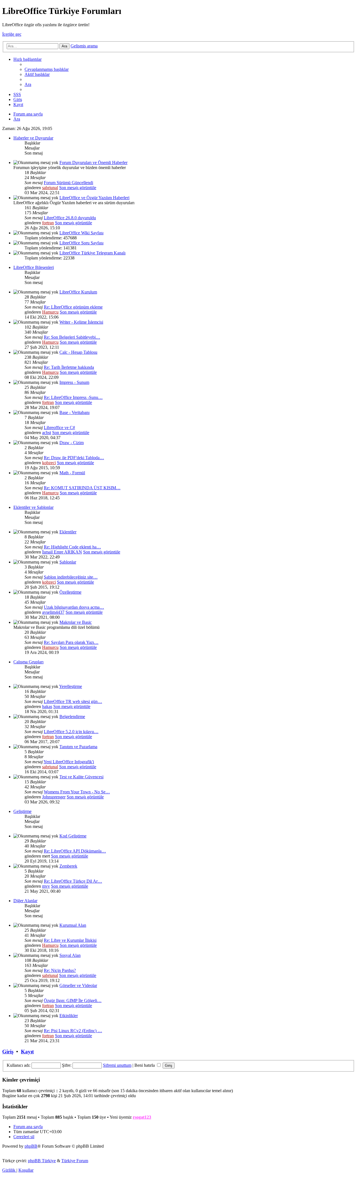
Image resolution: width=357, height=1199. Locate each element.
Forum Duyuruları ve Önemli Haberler (93, 162)
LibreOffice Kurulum (78, 292)
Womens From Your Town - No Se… (77, 791)
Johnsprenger (54, 796)
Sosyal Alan (70, 955)
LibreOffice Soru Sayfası (81, 242)
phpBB (31, 1146)
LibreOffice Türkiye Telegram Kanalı (92, 253)
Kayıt (27, 1051)
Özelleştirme (70, 592)
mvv (46, 886)
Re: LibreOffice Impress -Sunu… (73, 397)
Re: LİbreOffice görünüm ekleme (73, 307)
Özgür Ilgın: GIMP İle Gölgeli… (73, 1000)
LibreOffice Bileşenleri (33, 267)
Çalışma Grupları (28, 661)
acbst (46, 432)
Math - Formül (72, 472)
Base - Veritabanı (74, 412)
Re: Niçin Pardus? (60, 970)
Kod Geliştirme (72, 836)
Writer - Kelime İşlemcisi (81, 322)
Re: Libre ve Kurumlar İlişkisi (70, 940)
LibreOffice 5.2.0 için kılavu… (71, 731)
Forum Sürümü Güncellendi (68, 182)
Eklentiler (67, 531)
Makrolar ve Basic (75, 622)
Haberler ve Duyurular (33, 138)
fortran (48, 222)
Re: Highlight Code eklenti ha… (72, 547)
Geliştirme (22, 811)
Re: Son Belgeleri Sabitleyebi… (72, 337)
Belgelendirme (72, 716)
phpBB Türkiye (42, 1160)
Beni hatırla (145, 1065)
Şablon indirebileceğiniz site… (71, 577)
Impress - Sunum (74, 382)
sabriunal (50, 187)
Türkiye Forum (74, 1160)
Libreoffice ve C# (59, 427)
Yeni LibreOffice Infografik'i (69, 761)
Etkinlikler (68, 1015)
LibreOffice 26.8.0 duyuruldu (70, 217)
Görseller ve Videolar (78, 985)
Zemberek (68, 866)
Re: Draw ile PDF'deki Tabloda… (74, 457)
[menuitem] (47, 69)
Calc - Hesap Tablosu (78, 352)
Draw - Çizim (71, 442)
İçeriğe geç (11, 34)
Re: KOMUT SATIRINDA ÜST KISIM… (82, 487)
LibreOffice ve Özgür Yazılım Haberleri (94, 197)
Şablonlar (67, 562)
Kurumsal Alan (72, 925)
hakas (47, 706)
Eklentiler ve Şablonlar (33, 507)
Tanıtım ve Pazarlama (78, 746)
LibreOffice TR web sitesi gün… (73, 701)
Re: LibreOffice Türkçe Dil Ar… (73, 881)
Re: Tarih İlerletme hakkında (69, 367)
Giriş (7, 1051)
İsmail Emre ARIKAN (62, 552)
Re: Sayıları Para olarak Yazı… (71, 642)
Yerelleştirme (70, 686)
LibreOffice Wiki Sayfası (81, 232)
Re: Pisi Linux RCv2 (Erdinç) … (73, 1030)
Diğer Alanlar (25, 900)
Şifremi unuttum (117, 1065)
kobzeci (49, 462)
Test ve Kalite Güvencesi (81, 776)
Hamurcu (50, 312)
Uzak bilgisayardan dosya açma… (74, 607)
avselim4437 (53, 612)
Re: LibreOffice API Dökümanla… (75, 851)
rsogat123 (142, 1117)
